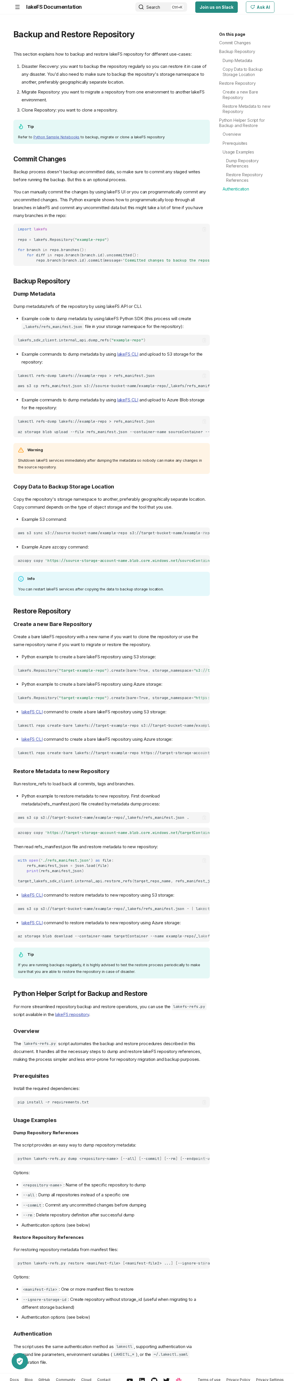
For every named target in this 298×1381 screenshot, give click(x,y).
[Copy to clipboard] (204, 229)
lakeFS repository (72, 1014)
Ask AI (263, 7)
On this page (232, 34)
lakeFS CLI (128, 354)
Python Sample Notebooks (56, 137)
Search (153, 7)
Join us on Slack (216, 7)
